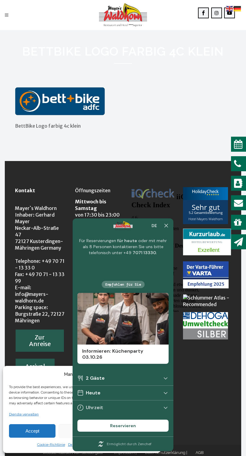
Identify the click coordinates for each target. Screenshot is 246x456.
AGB (200, 452)
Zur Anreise (40, 340)
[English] (230, 8)
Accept (32, 430)
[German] (238, 8)
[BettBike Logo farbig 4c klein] (60, 114)
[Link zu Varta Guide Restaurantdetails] (206, 287)
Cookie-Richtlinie (51, 444)
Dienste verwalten (24, 414)
